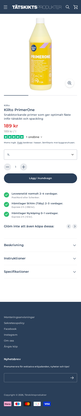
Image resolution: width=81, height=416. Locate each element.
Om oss (9, 340)
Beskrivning (14, 245)
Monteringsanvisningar (19, 317)
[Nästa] (74, 226)
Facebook (10, 328)
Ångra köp (11, 346)
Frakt (19, 142)
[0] (75, 7)
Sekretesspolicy (14, 323)
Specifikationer (16, 271)
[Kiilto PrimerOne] (40, 54)
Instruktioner (15, 258)
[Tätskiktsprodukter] (36, 7)
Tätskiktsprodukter (36, 395)
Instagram (10, 334)
